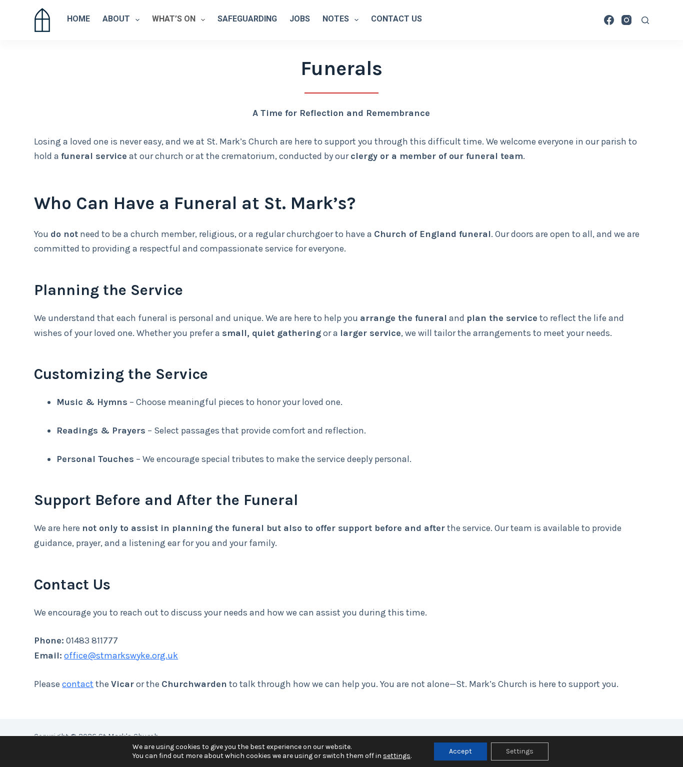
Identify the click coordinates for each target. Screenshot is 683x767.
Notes (335, 20)
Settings (520, 751)
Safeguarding (247, 20)
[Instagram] (627, 20)
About (116, 20)
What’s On (174, 20)
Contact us (396, 20)
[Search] (645, 20)
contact (78, 684)
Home (78, 20)
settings (396, 756)
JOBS (300, 20)
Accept (460, 751)
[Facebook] (609, 20)
